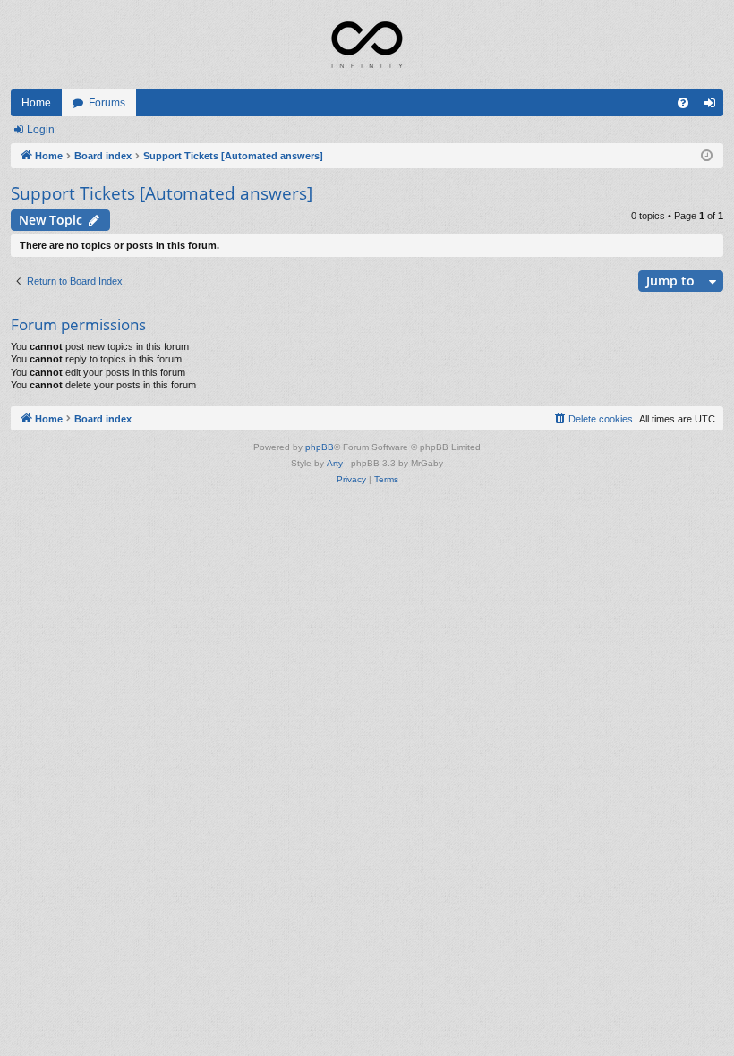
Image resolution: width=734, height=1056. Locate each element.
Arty (335, 463)
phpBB (319, 447)
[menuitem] (683, 102)
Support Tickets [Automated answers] (161, 193)
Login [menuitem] (713, 106)
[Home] (367, 44)
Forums (107, 103)
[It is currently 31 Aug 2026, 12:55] (707, 156)
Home (36, 103)
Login (41, 129)
